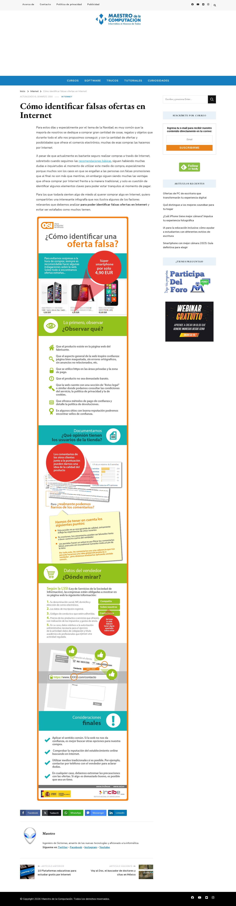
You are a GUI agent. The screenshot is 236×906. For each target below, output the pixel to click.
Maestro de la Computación (56, 899)
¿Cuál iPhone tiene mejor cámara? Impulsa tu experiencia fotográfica (188, 218)
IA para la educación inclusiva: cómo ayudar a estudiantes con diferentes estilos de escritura (188, 232)
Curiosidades (158, 80)
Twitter (63, 847)
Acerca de (28, 4)
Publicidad (93, 4)
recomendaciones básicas (95, 161)
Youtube (104, 847)
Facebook (76, 847)
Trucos (112, 80)
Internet (66, 96)
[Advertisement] (118, 51)
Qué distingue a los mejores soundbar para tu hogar (188, 207)
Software (92, 80)
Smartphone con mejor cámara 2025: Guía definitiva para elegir (188, 245)
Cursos (73, 80)
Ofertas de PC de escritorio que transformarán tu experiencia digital (185, 195)
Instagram (90, 847)
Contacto (45, 4)
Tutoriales (133, 80)
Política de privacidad (69, 4)
